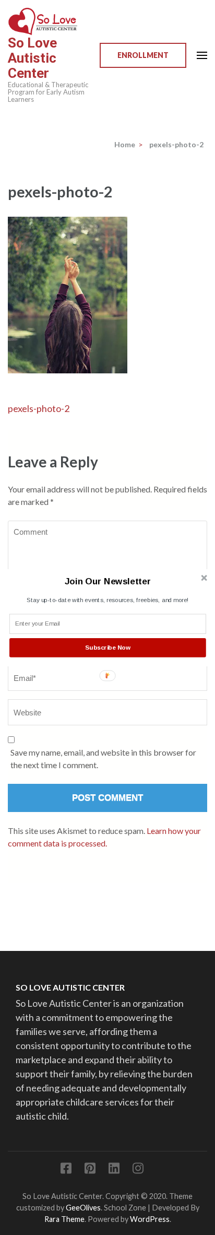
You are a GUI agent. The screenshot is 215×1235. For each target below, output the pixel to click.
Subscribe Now (107, 647)
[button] (107, 580)
